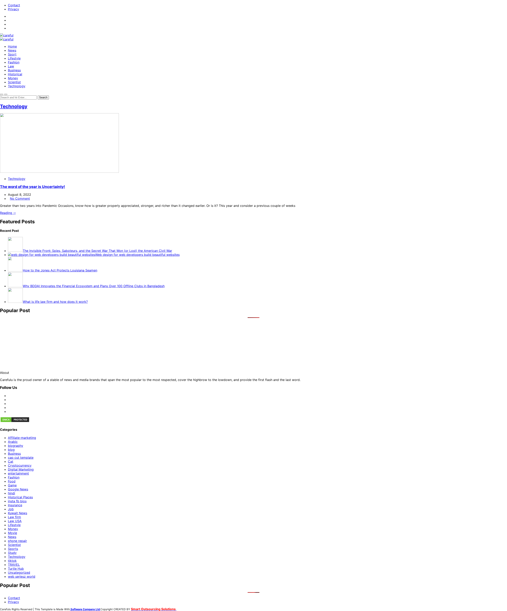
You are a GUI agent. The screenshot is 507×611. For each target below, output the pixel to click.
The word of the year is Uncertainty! (32, 186)
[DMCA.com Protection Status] (15, 421)
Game (12, 485)
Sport (12, 54)
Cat (10, 461)
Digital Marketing (21, 469)
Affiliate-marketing (22, 438)
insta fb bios (17, 501)
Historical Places (20, 497)
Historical (15, 74)
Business (14, 70)
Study (12, 553)
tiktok (12, 561)
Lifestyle (14, 58)
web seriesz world (21, 576)
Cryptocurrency (19, 465)
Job (11, 509)
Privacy (13, 9)
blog (11, 450)
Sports (13, 549)
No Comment (20, 198)
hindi (11, 493)
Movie (12, 533)
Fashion (13, 62)
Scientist (14, 82)
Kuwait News (17, 513)
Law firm (14, 517)
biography (15, 446)
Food (11, 481)
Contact (14, 5)
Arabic (13, 442)
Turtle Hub (16, 569)
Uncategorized (19, 573)
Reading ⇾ (8, 213)
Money (13, 78)
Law (11, 66)
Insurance (15, 505)
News (12, 50)
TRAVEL (14, 565)
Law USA (15, 521)
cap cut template (20, 457)
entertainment (18, 473)
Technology (16, 86)
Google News (18, 489)
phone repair (17, 541)
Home (12, 46)
